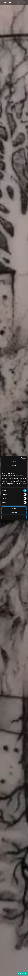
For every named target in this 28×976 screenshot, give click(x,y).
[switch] (25, 494)
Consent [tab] (14, 461)
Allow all (14, 508)
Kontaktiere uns (22, 973)
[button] (19, 2)
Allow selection (14, 512)
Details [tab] (14, 465)
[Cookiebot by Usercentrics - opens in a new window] (21, 458)
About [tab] (14, 469)
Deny (14, 516)
